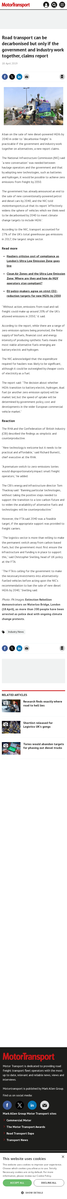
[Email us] (44, 1105)
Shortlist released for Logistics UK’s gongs (38, 724)
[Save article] (62, 77)
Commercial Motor (19, 1120)
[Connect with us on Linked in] (32, 1105)
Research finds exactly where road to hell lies (42, 703)
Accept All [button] (17, 1182)
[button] (33, 1192)
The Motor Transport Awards (26, 1127)
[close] (65, 69)
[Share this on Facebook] (5, 77)
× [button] (62, 1156)
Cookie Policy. (44, 1175)
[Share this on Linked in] (19, 77)
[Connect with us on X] (19, 1105)
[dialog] (33, 1176)
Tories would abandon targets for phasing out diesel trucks (43, 746)
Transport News (17, 1140)
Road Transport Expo (20, 1133)
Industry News (16, 631)
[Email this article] (27, 77)
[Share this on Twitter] (12, 77)
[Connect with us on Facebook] (7, 1105)
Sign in (18, 69)
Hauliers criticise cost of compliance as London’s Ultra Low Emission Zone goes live (33, 261)
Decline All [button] (48, 1182)
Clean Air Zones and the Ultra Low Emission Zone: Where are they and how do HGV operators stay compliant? (36, 278)
